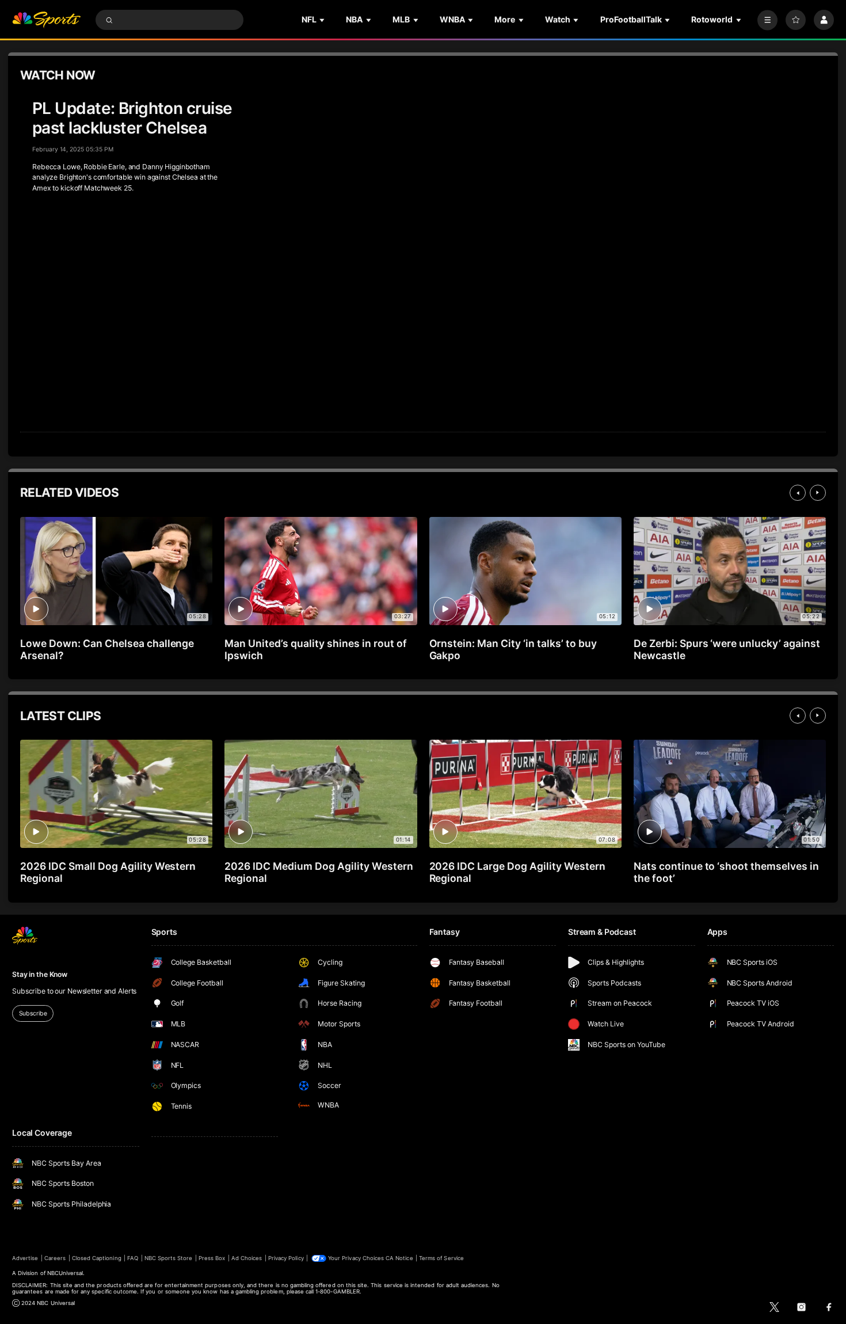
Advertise (25, 1258)
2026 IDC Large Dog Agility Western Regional (517, 872)
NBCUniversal (65, 1273)
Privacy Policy (286, 1258)
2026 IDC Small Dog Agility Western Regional (108, 872)
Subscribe (33, 1013)
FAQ (132, 1258)
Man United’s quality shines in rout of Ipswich (315, 649)
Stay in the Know (39, 974)
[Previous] (798, 493)
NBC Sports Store (168, 1258)
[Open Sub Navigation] (322, 19)
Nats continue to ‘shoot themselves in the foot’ (726, 872)
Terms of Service (441, 1258)
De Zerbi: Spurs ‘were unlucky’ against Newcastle (727, 649)
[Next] (818, 493)
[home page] (46, 19)
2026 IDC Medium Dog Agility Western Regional (318, 872)
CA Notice (399, 1258)
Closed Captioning (96, 1258)
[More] (767, 20)
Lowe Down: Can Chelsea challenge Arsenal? (107, 649)
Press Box (212, 1258)
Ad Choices (246, 1258)
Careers (55, 1258)
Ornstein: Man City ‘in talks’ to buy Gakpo (513, 649)
